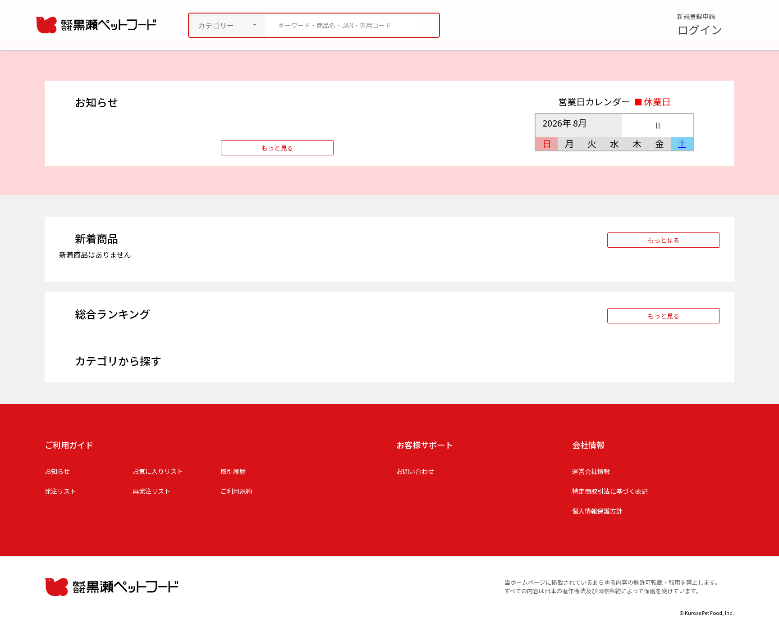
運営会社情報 (591, 471)
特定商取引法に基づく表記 (610, 491)
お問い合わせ (415, 471)
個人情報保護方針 (597, 510)
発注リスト (60, 491)
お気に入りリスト (158, 471)
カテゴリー (216, 25)
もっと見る (277, 147)
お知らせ (57, 471)
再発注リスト (151, 491)
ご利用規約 (236, 491)
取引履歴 (233, 471)
